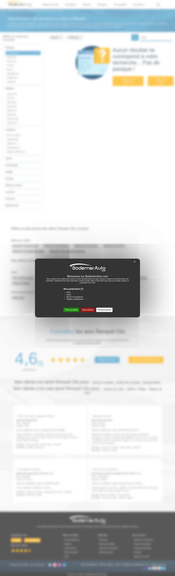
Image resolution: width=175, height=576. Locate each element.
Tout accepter (71, 310)
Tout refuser (87, 310)
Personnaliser (104, 310)
